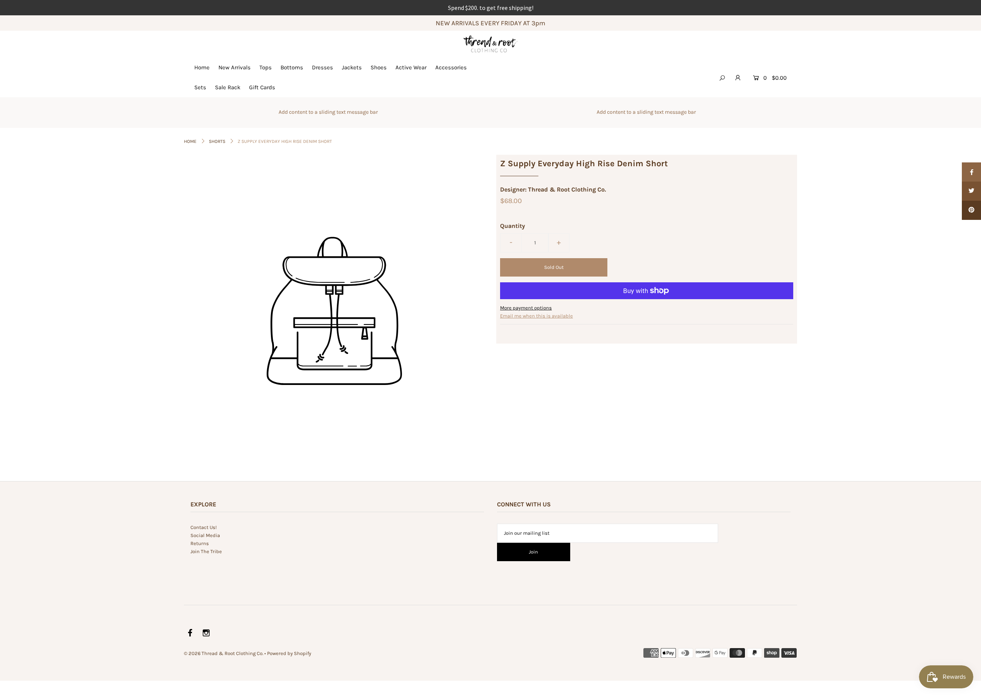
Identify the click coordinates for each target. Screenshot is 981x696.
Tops (265, 67)
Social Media (205, 535)
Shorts (217, 141)
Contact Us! (203, 527)
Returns (199, 543)
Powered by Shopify (289, 653)
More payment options (526, 308)
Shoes (379, 67)
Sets (200, 87)
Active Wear (411, 67)
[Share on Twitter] (971, 191)
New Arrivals (234, 67)
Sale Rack (227, 87)
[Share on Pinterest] (971, 210)
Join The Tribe (206, 551)
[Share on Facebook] (971, 172)
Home (202, 67)
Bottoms (292, 67)
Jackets (352, 67)
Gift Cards (262, 87)
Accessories (451, 67)
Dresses (322, 67)
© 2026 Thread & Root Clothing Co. (223, 653)
